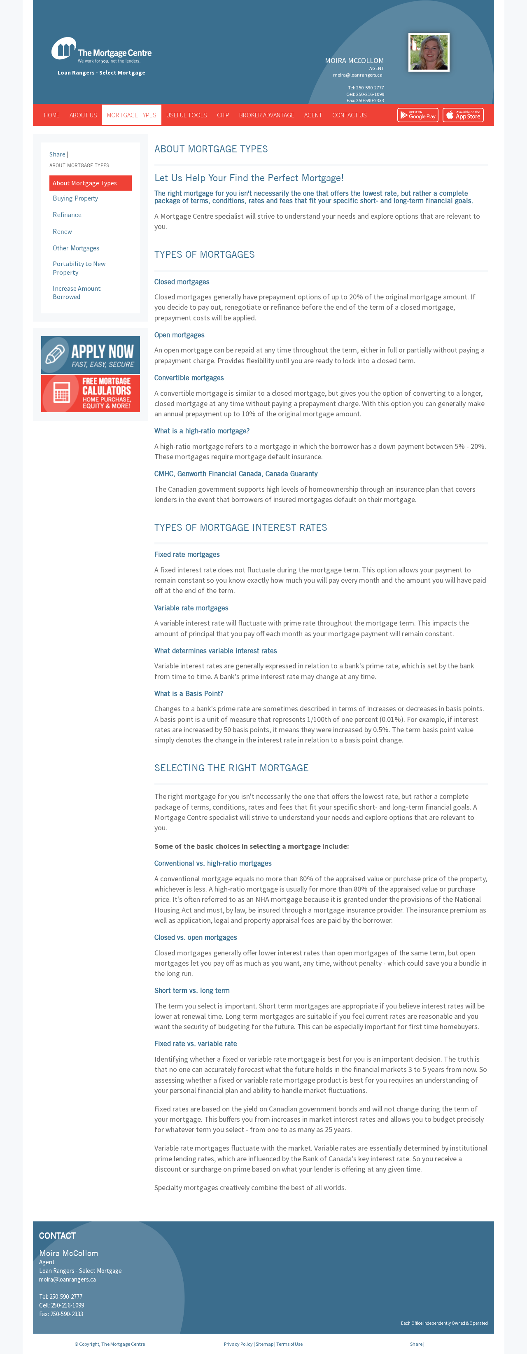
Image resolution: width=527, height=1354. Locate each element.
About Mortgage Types (85, 183)
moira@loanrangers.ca (357, 75)
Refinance (67, 214)
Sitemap (264, 1344)
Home (52, 115)
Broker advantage (266, 115)
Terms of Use (289, 1344)
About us (83, 115)
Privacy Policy (238, 1344)
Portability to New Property (79, 267)
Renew (62, 231)
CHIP (223, 115)
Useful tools (186, 115)
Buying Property (75, 198)
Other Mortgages (76, 248)
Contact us (349, 115)
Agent (313, 115)
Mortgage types (131, 115)
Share (57, 154)
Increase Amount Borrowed (77, 292)
